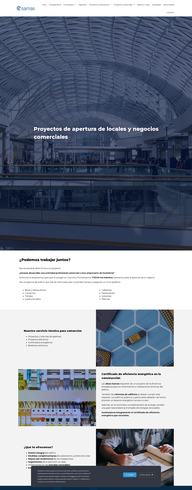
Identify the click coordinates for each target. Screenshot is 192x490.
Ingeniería (83, 5)
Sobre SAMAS (168, 5)
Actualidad (156, 5)
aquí (72, 476)
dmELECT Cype (143, 5)
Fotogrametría (55, 5)
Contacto (170, 13)
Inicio (44, 5)
